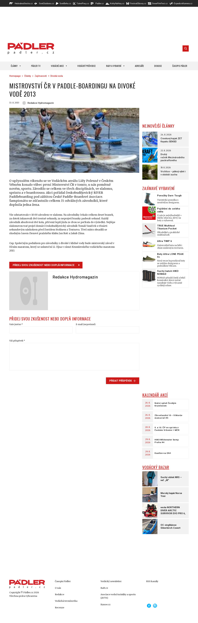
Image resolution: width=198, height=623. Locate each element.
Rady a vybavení (113, 65)
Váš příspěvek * (17, 340)
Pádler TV (36, 65)
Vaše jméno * (16, 324)
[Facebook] (149, 605)
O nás (58, 588)
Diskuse (158, 65)
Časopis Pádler (179, 65)
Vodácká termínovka (66, 601)
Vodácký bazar (155, 467)
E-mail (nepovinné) (85, 324)
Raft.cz (104, 588)
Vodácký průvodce (86, 65)
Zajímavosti (41, 76)
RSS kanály (152, 581)
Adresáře (139, 65)
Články (14, 65)
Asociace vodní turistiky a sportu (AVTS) (118, 596)
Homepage (15, 76)
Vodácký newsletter (111, 581)
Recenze (59, 607)
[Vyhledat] (186, 48)
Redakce (59, 594)
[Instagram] (155, 605)
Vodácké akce (57, 65)
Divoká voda (56, 76)
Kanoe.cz (105, 604)
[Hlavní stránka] (30, 48)
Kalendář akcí (155, 395)
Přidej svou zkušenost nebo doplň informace (43, 265)
